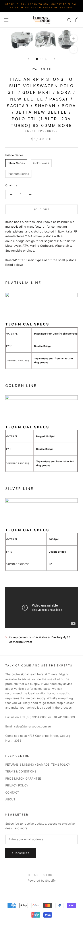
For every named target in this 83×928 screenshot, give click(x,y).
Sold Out (41, 209)
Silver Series (16, 163)
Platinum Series (18, 173)
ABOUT (10, 799)
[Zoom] (73, 38)
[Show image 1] (37, 59)
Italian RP (41, 69)
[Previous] (28, 59)
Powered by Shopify (42, 880)
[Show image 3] (46, 59)
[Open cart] (77, 20)
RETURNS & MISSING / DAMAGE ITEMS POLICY (37, 764)
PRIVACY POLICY (16, 785)
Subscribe (21, 853)
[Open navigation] (6, 20)
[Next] (54, 59)
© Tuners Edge (41, 875)
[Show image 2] (41, 59)
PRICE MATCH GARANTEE (23, 778)
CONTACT (12, 792)
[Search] (69, 20)
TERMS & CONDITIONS (20, 771)
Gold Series (41, 163)
